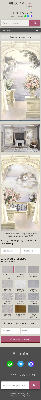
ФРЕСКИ (20, 3)
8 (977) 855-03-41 (16, 16)
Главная (7, 30)
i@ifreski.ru (20, 353)
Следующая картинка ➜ (20, 37)
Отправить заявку (20, 339)
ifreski (29, 6)
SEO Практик (25, 396)
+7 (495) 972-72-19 (20, 12)
